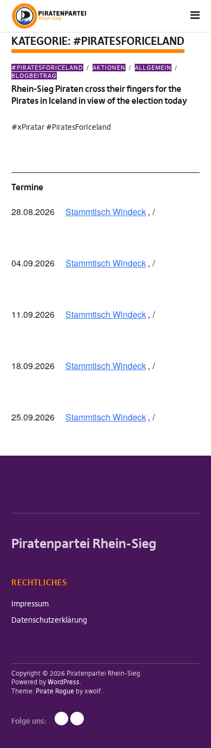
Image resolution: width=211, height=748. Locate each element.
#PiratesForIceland (47, 67)
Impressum (30, 604)
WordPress (64, 682)
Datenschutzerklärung (49, 620)
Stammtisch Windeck (105, 211)
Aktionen (109, 67)
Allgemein (153, 67)
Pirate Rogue (55, 691)
